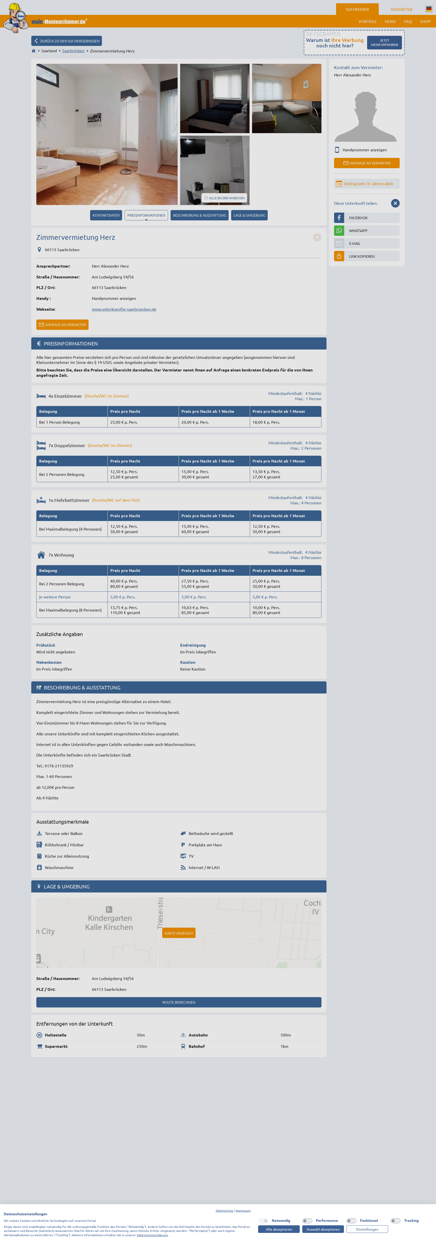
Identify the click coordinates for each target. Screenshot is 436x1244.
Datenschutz (224, 1210)
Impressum (243, 1210)
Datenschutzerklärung (152, 1235)
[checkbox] (263, 1220)
